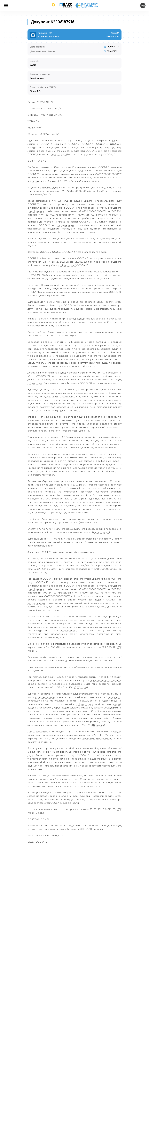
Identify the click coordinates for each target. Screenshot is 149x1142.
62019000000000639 (49, 36)
